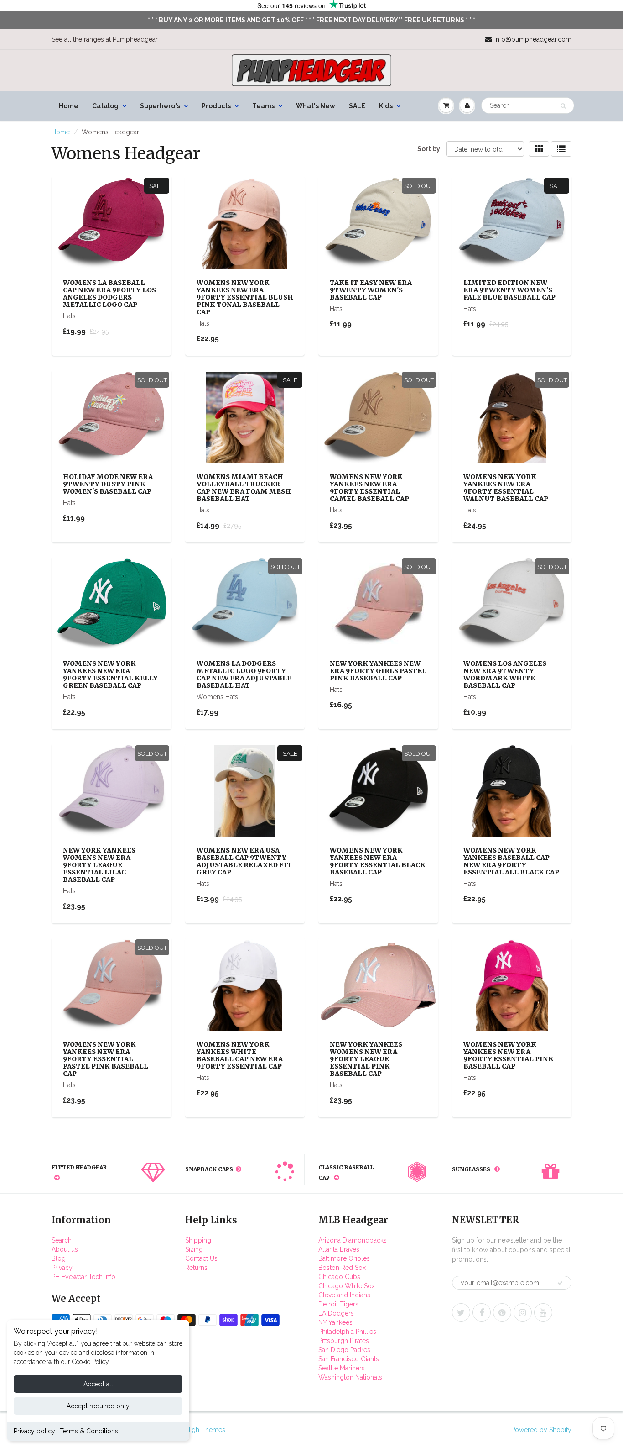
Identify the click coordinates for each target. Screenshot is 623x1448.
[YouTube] (543, 1312)
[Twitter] (461, 1312)
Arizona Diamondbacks (352, 1240)
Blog (59, 1258)
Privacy (62, 1267)
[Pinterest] (502, 1312)
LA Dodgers (336, 1313)
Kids (386, 106)
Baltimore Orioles (344, 1258)
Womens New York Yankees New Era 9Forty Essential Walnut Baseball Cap (505, 488)
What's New (315, 106)
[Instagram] (523, 1312)
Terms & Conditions (89, 1431)
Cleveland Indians (344, 1295)
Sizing (194, 1249)
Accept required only (98, 1406)
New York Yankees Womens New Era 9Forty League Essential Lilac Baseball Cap (99, 865)
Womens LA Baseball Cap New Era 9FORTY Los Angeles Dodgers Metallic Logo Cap (109, 294)
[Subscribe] (560, 1283)
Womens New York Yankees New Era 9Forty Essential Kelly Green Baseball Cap (110, 674)
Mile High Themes (198, 1429)
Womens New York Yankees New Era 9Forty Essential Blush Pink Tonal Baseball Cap (245, 297)
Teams (263, 106)
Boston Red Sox (342, 1267)
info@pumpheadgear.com (532, 39)
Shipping (198, 1240)
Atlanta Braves (338, 1249)
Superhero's (160, 106)
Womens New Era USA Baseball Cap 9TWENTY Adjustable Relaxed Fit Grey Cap (244, 861)
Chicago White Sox (346, 1286)
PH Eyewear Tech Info (83, 1276)
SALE (357, 106)
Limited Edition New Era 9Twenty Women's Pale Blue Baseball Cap (509, 290)
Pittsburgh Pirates (343, 1340)
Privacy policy (34, 1431)
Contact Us (201, 1258)
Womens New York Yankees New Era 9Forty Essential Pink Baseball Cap (508, 1055)
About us (65, 1249)
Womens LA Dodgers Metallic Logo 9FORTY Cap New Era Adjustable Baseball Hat (244, 674)
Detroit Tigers (338, 1304)
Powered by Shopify (541, 1429)
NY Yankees (335, 1322)
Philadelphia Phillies (347, 1331)
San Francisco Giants (348, 1359)
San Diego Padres (344, 1349)
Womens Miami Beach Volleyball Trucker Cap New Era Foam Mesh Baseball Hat (244, 488)
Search (62, 1240)
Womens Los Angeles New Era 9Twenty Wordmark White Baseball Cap (504, 674)
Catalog (105, 106)
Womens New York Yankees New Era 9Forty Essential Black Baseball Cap (378, 861)
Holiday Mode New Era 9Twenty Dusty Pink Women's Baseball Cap (108, 484)
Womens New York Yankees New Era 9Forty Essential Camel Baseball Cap (369, 488)
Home (68, 106)
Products (216, 106)
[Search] (563, 106)
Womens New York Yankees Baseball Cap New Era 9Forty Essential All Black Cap (511, 861)
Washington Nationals (350, 1377)
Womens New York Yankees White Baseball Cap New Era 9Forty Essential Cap (240, 1055)
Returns (196, 1267)
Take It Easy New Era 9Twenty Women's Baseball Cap (371, 290)
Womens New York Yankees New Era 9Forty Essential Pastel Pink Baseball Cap (105, 1059)
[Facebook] (481, 1312)
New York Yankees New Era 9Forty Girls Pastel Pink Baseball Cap (378, 670)
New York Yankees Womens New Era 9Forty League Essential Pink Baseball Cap (366, 1059)
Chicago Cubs (339, 1276)
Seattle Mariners (341, 1368)
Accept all (98, 1384)
